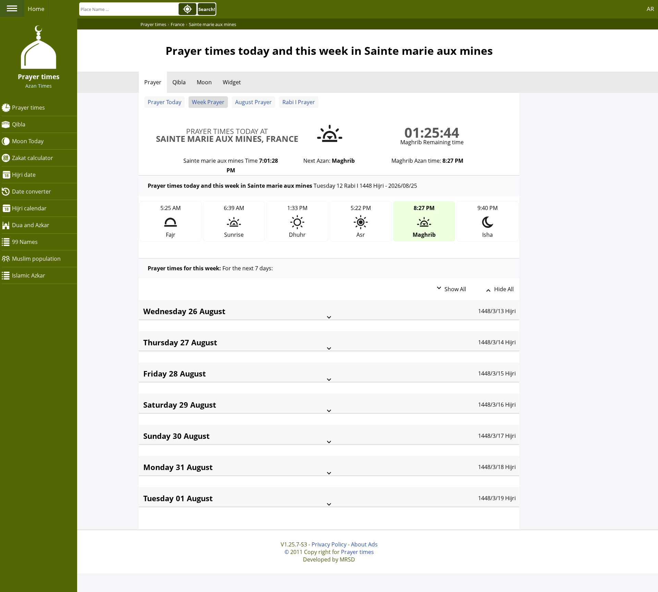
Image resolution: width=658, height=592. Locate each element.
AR (650, 9)
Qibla (18, 124)
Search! (206, 9)
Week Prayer (208, 102)
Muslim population (36, 258)
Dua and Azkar (30, 225)
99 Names (25, 242)
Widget (232, 82)
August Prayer (253, 102)
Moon (204, 82)
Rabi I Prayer (298, 102)
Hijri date (24, 174)
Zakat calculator (32, 158)
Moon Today (28, 141)
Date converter (31, 191)
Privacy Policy (329, 544)
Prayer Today (164, 102)
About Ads (364, 544)
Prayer (152, 82)
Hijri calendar (29, 208)
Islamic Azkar (28, 275)
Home (36, 9)
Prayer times (28, 107)
